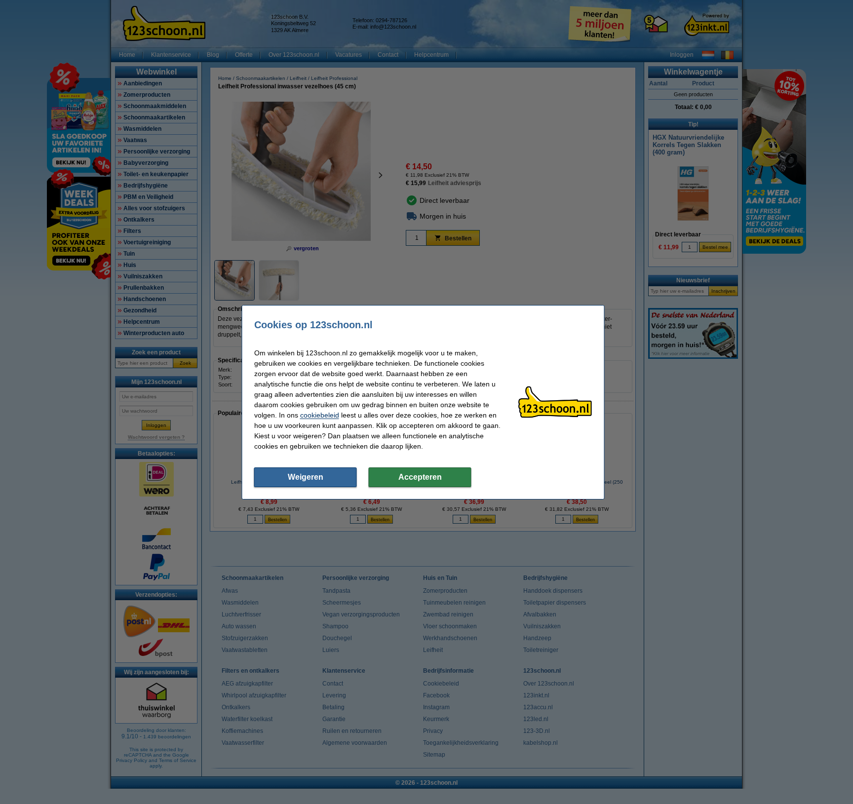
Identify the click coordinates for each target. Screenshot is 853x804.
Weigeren (305, 477)
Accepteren (420, 477)
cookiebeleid (319, 415)
